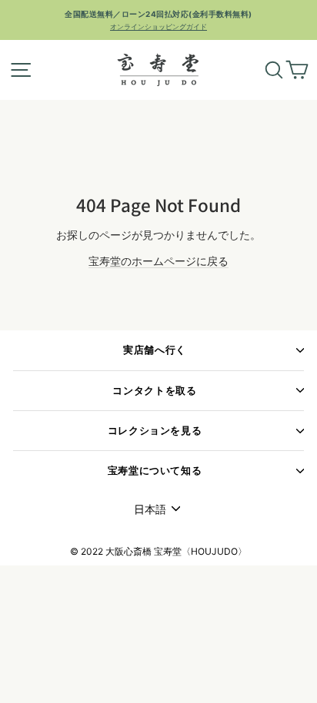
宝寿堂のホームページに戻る (158, 260)
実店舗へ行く (154, 350)
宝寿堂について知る (155, 470)
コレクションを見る (155, 430)
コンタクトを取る (154, 390)
